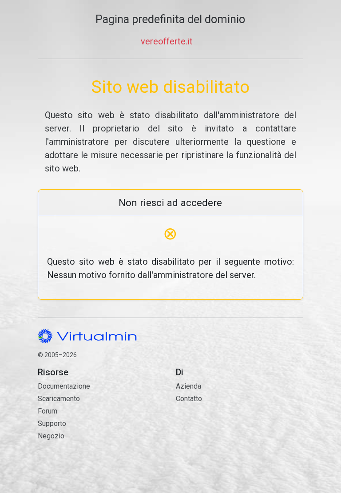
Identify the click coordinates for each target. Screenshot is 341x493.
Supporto (52, 423)
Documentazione (64, 386)
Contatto (218, 429)
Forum (47, 411)
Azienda (188, 386)
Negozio (51, 436)
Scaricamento (59, 398)
